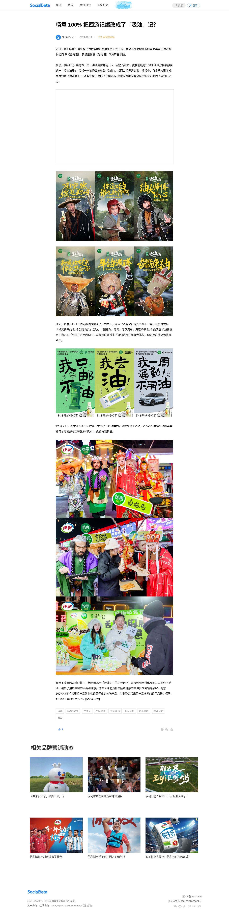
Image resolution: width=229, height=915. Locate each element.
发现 (70, 5)
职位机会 (102, 5)
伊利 (60, 711)
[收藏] (162, 729)
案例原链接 (109, 37)
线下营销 (144, 711)
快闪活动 (115, 711)
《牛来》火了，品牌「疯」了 (47, 796)
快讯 (58, 5)
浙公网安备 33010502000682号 (185, 901)
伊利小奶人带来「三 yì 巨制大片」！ (167, 796)
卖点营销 (158, 711)
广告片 (87, 711)
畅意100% (72, 711)
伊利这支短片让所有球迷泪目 (105, 796)
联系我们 (44, 905)
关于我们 (32, 905)
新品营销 (129, 711)
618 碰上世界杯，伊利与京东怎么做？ (168, 856)
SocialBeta (67, 37)
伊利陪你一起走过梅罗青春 (46, 856)
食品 (60, 717)
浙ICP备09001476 (192, 896)
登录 (195, 5)
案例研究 (85, 5)
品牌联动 (100, 711)
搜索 (180, 5)
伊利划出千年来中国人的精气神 (106, 856)
